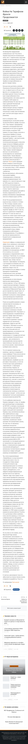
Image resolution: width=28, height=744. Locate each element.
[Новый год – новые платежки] (6, 678)
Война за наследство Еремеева (23, 601)
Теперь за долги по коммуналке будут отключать (15, 686)
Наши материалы (14, 666)
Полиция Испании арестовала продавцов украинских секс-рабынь (14, 670)
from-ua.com (15, 582)
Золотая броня (5, 599)
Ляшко (10, 161)
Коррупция (6, 242)
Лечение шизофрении (14, 717)
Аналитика (5, 20)
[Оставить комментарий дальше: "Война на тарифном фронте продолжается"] (10, 27)
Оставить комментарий (14, 608)
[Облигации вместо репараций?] (6, 694)
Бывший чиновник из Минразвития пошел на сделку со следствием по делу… (14, 621)
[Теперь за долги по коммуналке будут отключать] (6, 686)
